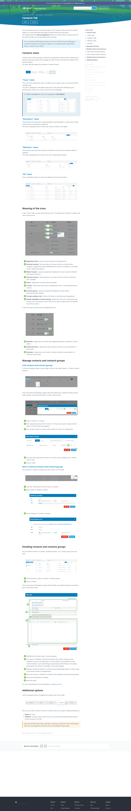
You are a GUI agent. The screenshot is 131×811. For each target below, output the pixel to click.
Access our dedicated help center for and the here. (65, 3)
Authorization (90, 88)
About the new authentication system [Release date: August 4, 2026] (104, 72)
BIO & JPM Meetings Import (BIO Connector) (98, 66)
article (59, 684)
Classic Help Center (28, 15)
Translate (96, 100)
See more (87, 93)
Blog (91, 805)
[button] (41, 746)
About (62, 805)
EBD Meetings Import (92, 69)
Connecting (77, 808)
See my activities (103, 8)
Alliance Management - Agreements (96, 85)
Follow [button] (34, 22)
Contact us (108, 808)
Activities (89, 77)
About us (107, 805)
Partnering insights (94, 808)
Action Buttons (90, 74)
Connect (52, 805)
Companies (90, 90)
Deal (51, 808)
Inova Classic (48, 15)
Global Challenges (65, 808)
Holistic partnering (78, 805)
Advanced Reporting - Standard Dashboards (98, 82)
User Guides (39, 15)
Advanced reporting (92, 80)
